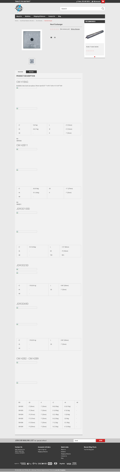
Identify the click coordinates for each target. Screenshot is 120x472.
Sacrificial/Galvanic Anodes (27, 20)
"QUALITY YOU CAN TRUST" (22, 1)
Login (39, 449)
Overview (20, 71)
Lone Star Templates (60, 470)
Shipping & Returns (39, 16)
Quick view (95, 42)
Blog (59, 16)
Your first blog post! (89, 449)
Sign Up (44, 449)
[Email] (51, 37)
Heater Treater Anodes (92, 46)
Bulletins (27, 16)
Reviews (31, 71)
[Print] (55, 37)
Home (16, 20)
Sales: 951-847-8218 (84, 1)
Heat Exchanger (48, 20)
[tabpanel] (94, 39)
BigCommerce (45, 470)
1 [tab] (94, 56)
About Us (19, 16)
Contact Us (51, 16)
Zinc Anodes (39, 20)
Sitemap (34, 470)
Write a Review (75, 29)
